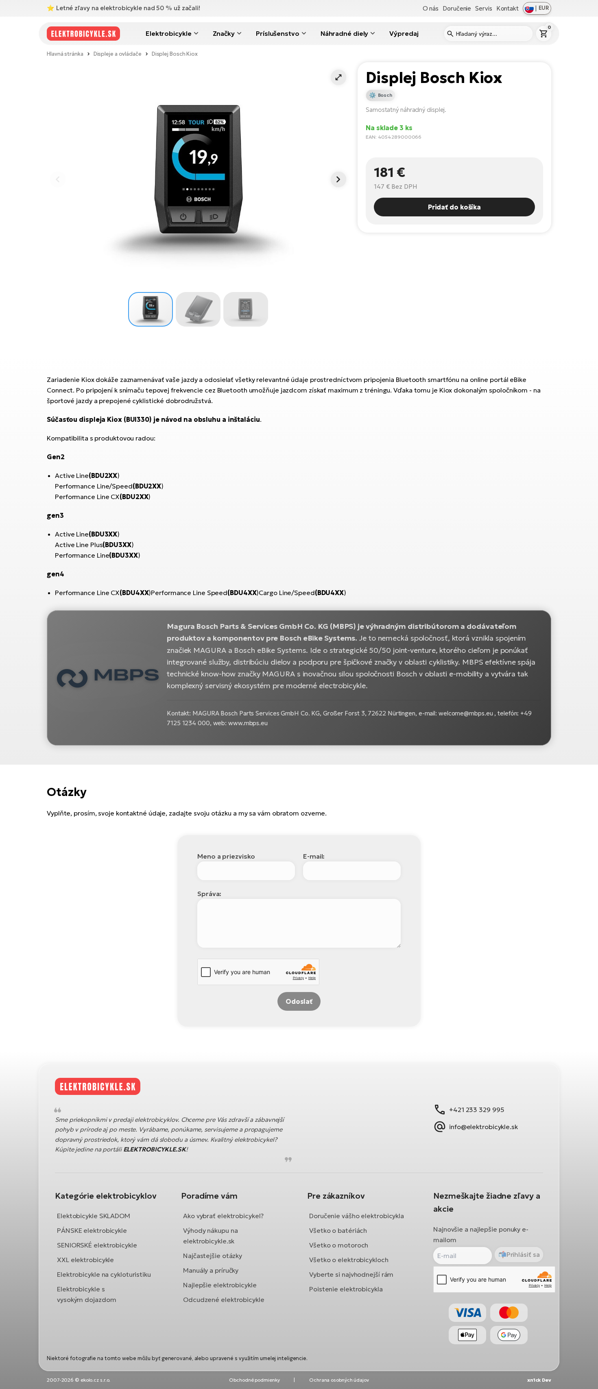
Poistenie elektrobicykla (346, 1289)
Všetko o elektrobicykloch (348, 1260)
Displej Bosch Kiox (175, 53)
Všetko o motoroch (338, 1245)
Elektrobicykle (169, 33)
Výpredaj (403, 33)
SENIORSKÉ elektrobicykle (97, 1245)
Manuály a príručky (210, 1270)
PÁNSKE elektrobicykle (92, 1230)
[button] (338, 77)
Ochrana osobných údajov (339, 1380)
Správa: (209, 894)
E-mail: (314, 856)
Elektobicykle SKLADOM (93, 1216)
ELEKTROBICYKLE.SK (154, 1149)
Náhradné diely (345, 33)
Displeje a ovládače (118, 53)
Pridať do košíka (454, 207)
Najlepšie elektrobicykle (220, 1285)
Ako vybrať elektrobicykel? (223, 1216)
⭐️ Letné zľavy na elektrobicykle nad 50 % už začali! (123, 8)
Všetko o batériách (338, 1230)
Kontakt (507, 8)
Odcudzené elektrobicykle (223, 1299)
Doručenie (457, 8)
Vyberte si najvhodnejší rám (351, 1274)
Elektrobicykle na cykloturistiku (104, 1274)
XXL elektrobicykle (85, 1260)
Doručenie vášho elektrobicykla (356, 1216)
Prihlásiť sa (523, 1254)
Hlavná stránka (65, 53)
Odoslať (299, 1001)
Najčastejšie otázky (212, 1256)
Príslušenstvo (277, 33)
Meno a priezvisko (226, 856)
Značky (224, 33)
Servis (483, 8)
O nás (431, 8)
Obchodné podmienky (254, 1380)
